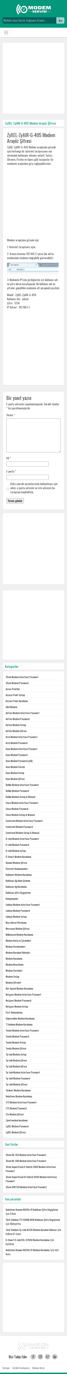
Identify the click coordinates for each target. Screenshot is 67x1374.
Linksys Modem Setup (16, 916)
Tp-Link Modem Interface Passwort (23, 1072)
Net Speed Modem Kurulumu (19, 988)
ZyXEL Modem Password (17, 1126)
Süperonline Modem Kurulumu (20, 1018)
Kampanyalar (12, 898)
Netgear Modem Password (18, 1000)
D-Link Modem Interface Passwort (22, 839)
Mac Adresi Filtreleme (16, 922)
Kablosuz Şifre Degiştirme (18, 892)
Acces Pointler (13, 689)
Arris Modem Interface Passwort (21, 737)
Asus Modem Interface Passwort (21, 749)
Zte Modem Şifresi (15, 1114)
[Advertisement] (33, 78)
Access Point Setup (15, 695)
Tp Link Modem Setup (16, 1054)
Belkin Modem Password (17, 791)
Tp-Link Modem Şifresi (16, 1084)
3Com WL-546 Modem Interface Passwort (26, 1161)
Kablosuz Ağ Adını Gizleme (18, 880)
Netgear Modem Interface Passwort (23, 994)
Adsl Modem (11, 707)
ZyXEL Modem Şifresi (16, 1132)
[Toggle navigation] (6, 32)
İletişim (6, 1368)
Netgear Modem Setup (17, 1006)
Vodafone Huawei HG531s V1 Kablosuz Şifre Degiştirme (32, 1209)
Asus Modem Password (16, 755)
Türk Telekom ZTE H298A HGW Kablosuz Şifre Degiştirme (33, 1220)
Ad (8, 458)
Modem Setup (12, 976)
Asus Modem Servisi (15, 767)
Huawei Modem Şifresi (16, 862)
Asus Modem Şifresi (15, 779)
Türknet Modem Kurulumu (18, 1090)
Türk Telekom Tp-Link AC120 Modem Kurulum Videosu (31, 1230)
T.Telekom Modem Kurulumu (19, 1024)
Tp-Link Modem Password (18, 1078)
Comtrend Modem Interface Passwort (24, 821)
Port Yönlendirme (14, 1012)
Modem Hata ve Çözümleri (18, 940)
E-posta (11, 471)
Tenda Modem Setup (16, 1042)
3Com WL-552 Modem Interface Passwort (26, 1155)
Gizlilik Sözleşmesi (21, 1368)
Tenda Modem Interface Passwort (22, 1030)
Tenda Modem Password (17, 1036)
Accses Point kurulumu (17, 701)
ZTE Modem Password (16, 1108)
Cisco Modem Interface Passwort (22, 803)
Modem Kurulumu (14, 958)
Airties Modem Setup (16, 725)
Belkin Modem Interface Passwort (22, 785)
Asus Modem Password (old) (19, 761)
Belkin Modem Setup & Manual (20, 797)
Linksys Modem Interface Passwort (23, 904)
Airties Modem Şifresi (16, 731)
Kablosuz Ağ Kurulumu (16, 886)
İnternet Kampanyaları (17, 868)
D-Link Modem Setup (16, 851)
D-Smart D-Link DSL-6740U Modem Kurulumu (27, 1240)
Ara (60, 20)
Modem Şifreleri (13, 982)
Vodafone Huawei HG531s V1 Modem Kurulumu (28, 1250)
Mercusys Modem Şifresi (17, 928)
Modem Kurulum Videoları (18, 952)
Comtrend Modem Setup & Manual (22, 833)
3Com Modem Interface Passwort (22, 677)
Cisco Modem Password (17, 809)
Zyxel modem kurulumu (17, 1120)
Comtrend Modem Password (19, 827)
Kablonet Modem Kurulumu (19, 874)
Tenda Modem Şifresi (16, 1048)
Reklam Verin (38, 1368)
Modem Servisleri (14, 970)
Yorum (10, 415)
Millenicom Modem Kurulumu (19, 934)
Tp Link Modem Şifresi (16, 1060)
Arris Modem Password (16, 743)
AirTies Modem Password (18, 719)
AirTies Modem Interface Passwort (23, 713)
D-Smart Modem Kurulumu (18, 856)
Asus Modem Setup (15, 773)
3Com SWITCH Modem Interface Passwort (26, 1187)
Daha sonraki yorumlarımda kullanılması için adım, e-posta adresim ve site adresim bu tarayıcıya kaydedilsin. (33, 488)
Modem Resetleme (15, 964)
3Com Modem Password (17, 683)
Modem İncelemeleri (15, 946)
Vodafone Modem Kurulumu (19, 1096)
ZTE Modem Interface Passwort (21, 1102)
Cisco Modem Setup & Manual (20, 815)
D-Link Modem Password (17, 845)
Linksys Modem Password (18, 910)
